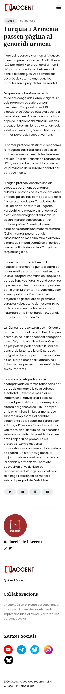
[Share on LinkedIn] (47, 492)
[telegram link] (21, 649)
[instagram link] (48, 649)
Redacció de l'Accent (23, 541)
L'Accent (15, 681)
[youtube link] (8, 649)
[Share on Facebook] (22, 492)
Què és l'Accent (15, 580)
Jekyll (48, 681)
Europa (10, 20)
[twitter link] (35, 649)
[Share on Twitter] (10, 492)
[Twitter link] (10, 548)
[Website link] (5, 548)
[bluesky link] (9, 660)
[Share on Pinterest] (35, 492)
